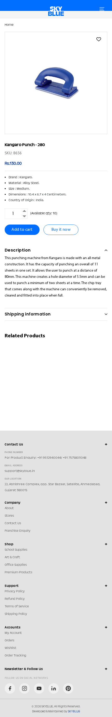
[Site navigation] (102, 9)
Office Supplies (16, 565)
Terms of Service (17, 606)
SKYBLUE (74, 711)
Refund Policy (15, 599)
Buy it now (61, 230)
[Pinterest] (68, 688)
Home (9, 25)
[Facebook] (10, 688)
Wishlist (10, 648)
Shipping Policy (16, 614)
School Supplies (16, 550)
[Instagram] (24, 688)
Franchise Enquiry (17, 531)
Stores (9, 516)
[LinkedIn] (53, 688)
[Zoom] (56, 83)
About (9, 508)
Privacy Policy (15, 591)
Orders (9, 640)
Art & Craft (12, 557)
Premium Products (18, 572)
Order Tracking (15, 655)
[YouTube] (39, 688)
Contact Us (13, 523)
